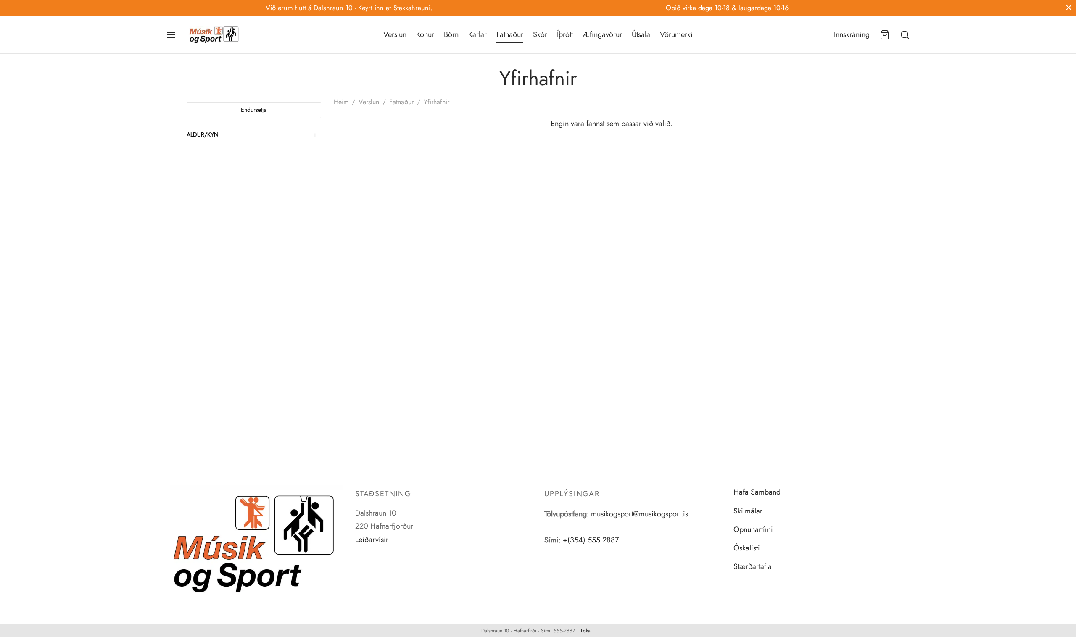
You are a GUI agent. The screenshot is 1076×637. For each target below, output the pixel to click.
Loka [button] (586, 630)
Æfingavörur (602, 34)
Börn (451, 34)
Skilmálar (747, 510)
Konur (425, 34)
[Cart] (885, 35)
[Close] (1068, 8)
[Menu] (171, 34)
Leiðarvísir (371, 539)
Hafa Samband (757, 492)
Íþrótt (565, 34)
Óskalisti (746, 547)
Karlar (477, 34)
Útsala (641, 34)
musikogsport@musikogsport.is (639, 513)
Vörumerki (676, 34)
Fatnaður (509, 34)
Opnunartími (753, 529)
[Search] (905, 35)
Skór (540, 34)
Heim (341, 102)
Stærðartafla (752, 566)
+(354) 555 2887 (591, 539)
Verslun (394, 34)
